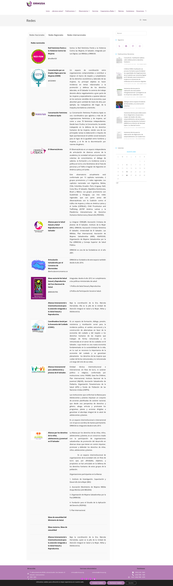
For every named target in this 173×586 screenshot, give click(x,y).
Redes (145, 20)
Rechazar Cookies (116, 583)
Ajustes (131, 583)
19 (127, 172)
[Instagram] (140, 46)
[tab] (37, 34)
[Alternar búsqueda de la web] (146, 11)
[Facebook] (126, 46)
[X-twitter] (90, 579)
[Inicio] (140, 20)
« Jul (117, 183)
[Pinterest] (133, 46)
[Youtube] (94, 579)
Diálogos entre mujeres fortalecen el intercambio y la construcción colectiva (134, 104)
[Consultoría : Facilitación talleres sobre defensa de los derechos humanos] (119, 60)
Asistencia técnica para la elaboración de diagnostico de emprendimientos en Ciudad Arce (134, 134)
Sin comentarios (141, 64)
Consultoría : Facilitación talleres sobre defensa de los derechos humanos (134, 60)
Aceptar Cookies (98, 583)
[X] (119, 46)
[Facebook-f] (82, 579)
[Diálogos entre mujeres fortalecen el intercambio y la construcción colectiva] (119, 104)
